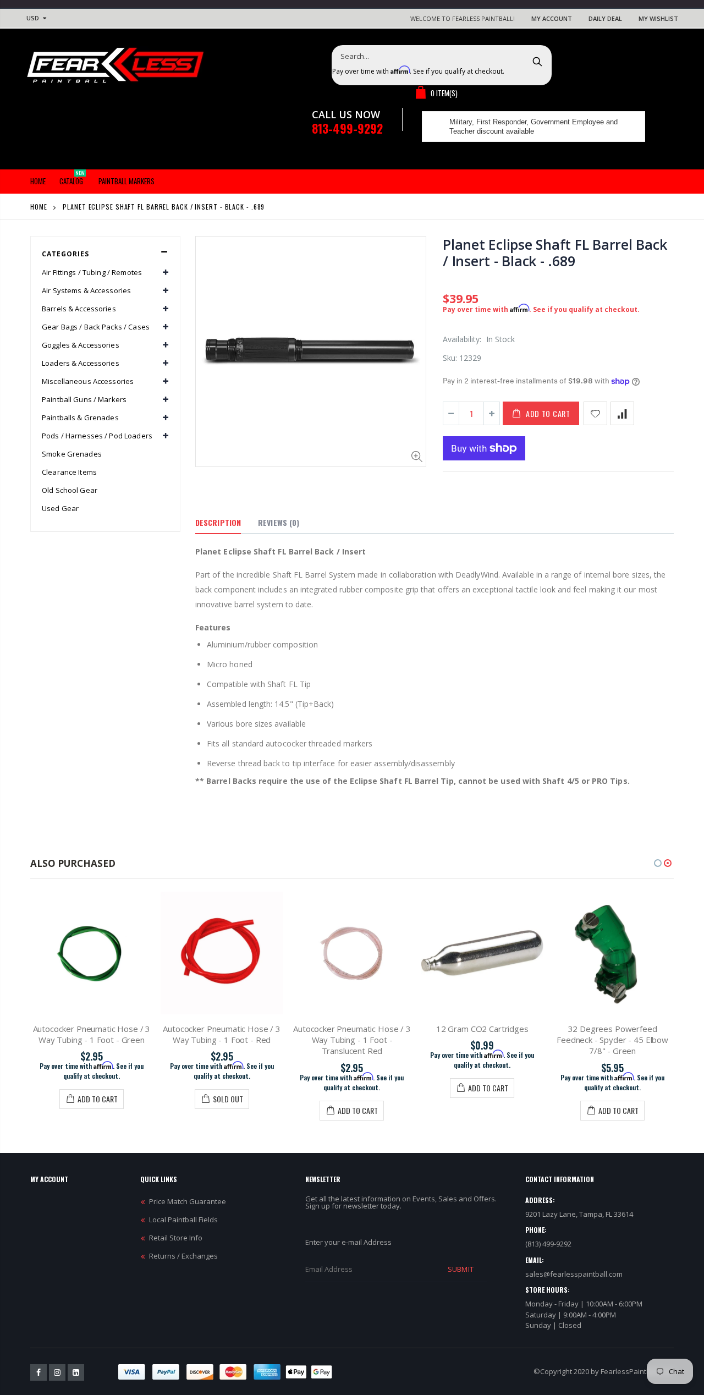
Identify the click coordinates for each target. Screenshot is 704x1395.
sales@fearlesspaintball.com (574, 1274)
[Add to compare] (622, 413)
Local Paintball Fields (183, 1219)
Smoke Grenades (72, 454)
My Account (551, 18)
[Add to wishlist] (595, 413)
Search (537, 61)
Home (38, 206)
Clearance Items (69, 472)
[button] (658, 863)
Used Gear (60, 508)
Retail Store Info (175, 1238)
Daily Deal (605, 18)
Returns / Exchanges (183, 1256)
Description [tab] (218, 522)
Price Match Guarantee (187, 1201)
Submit (460, 1269)
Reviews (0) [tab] (278, 522)
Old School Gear (69, 490)
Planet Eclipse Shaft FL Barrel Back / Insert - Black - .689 (555, 252)
